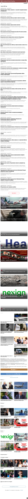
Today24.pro (2, 458)
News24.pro (2, 432)
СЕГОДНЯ (21, 490)
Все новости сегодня (5, 196)
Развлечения (4, 454)
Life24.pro (2, 407)
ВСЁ (9, 490)
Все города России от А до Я (14, 486)
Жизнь (2, 405)
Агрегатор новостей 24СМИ (14, 377)
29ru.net (2, 335)
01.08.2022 (25, 3)
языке (1, 367)
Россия (2, 403)
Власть (2, 379)
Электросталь (3, 8)
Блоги (2, 431)
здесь (9, 367)
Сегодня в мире (4, 457)
